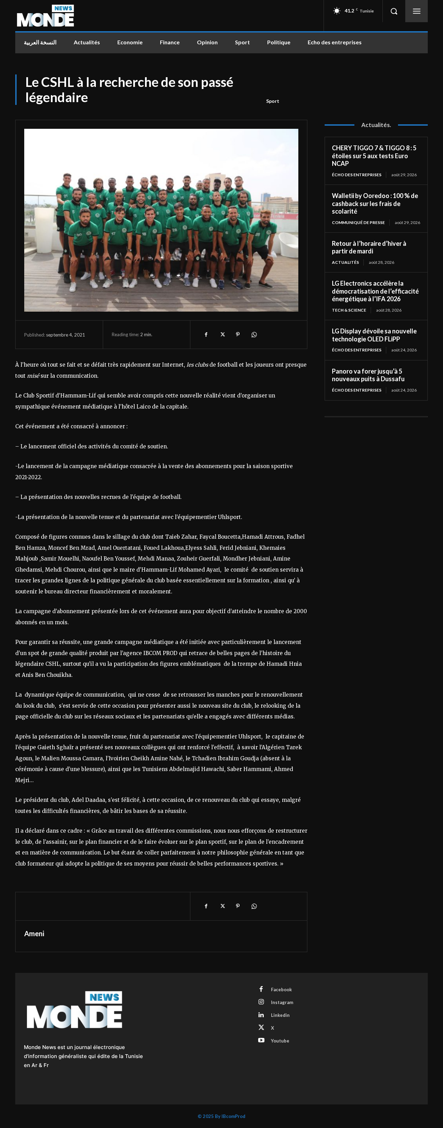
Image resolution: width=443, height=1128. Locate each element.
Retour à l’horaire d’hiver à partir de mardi (369, 247)
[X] (222, 334)
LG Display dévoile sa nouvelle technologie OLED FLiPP (374, 335)
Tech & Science (349, 310)
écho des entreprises (356, 174)
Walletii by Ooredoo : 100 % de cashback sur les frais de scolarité (375, 203)
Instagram (282, 1002)
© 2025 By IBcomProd (221, 1116)
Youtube (280, 1041)
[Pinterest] (238, 334)
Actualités (345, 262)
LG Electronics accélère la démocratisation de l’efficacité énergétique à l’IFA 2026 (375, 291)
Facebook (281, 989)
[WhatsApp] (254, 334)
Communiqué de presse (358, 222)
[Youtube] (261, 1041)
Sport (272, 101)
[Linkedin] (261, 1015)
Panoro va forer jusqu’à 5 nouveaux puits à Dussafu (368, 375)
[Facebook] (206, 334)
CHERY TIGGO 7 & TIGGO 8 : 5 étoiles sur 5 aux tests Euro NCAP (374, 155)
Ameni (34, 933)
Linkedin (280, 1015)
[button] (394, 11)
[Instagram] (261, 1002)
